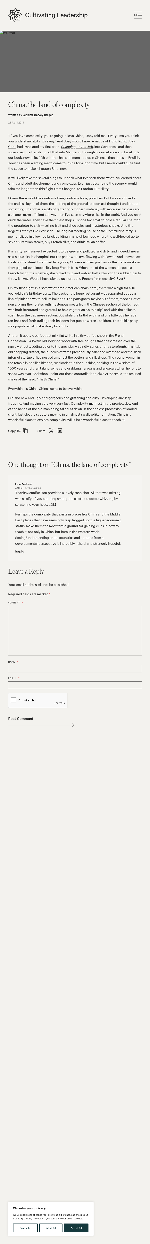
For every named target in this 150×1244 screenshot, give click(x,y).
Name (13, 661)
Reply (19, 551)
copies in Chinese (94, 157)
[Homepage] (48, 15)
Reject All (51, 1228)
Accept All (76, 1228)
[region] (51, 1219)
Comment (15, 602)
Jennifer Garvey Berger (38, 115)
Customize (25, 1228)
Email (14, 678)
